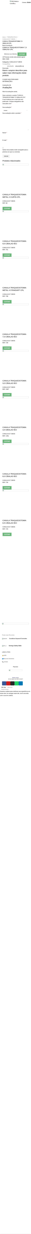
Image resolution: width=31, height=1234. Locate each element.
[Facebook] (4, 683)
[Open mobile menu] (1, 2)
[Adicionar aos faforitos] (9, 191)
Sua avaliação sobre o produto (11, 113)
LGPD (4, 655)
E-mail (4, 140)
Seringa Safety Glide (15, 645)
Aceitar (3, 698)
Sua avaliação (7, 107)
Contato (5, 662)
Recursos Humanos (8, 658)
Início (4, 37)
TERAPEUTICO (12, 37)
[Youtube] (8, 683)
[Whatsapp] (16, 683)
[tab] (10, 66)
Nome (4, 132)
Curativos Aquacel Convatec (18, 638)
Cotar (22, 54)
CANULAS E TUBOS (8, 39)
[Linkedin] (21, 683)
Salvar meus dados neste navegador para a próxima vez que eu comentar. (15, 151)
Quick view (4, 191)
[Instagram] (12, 683)
